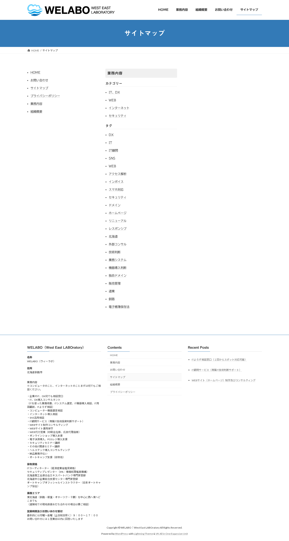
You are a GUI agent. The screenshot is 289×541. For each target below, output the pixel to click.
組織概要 (36, 111)
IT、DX (114, 92)
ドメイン (115, 205)
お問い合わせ (39, 80)
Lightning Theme (143, 533)
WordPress (121, 533)
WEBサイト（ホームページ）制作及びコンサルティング (224, 380)
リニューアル (118, 220)
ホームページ (118, 213)
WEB (112, 100)
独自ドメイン (118, 275)
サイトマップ (39, 88)
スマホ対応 (116, 189)
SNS (112, 158)
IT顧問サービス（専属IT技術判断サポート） (217, 370)
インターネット (119, 108)
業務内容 (36, 103)
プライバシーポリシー (45, 95)
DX (111, 134)
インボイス (116, 181)
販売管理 (115, 283)
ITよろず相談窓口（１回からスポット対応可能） (219, 359)
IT (110, 142)
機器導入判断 (118, 267)
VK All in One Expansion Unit (172, 533)
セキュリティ (118, 115)
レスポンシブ (118, 228)
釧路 (112, 299)
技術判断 (115, 252)
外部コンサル (118, 244)
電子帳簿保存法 (119, 306)
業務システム (118, 259)
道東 (112, 291)
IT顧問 (113, 150)
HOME (35, 72)
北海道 (113, 236)
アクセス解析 (118, 173)
